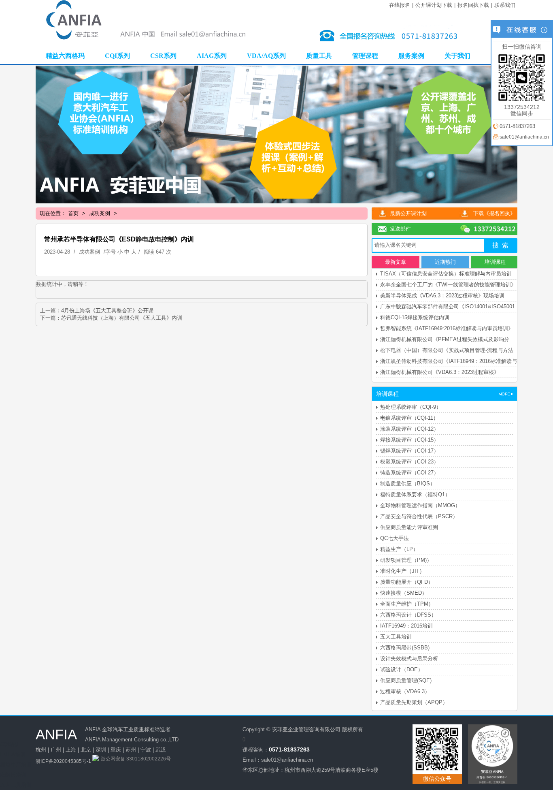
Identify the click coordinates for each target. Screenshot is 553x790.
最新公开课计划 (408, 213)
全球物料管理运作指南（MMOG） (420, 505)
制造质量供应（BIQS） (407, 483)
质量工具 (319, 55)
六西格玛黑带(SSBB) (405, 648)
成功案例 (99, 213)
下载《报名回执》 (494, 213)
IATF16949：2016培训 (406, 626)
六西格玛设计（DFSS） (408, 615)
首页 (73, 213)
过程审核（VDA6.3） (405, 691)
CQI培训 (10, 744)
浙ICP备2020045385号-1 (63, 761)
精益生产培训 (16, 765)
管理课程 (365, 55)
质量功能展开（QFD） (406, 582)
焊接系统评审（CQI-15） (409, 440)
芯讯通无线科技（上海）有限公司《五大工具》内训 (121, 318)
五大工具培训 (396, 637)
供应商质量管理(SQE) (406, 680)
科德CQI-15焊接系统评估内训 (414, 317)
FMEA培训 (13, 755)
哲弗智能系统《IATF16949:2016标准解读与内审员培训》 (446, 328)
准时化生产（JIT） (402, 571)
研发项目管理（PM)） (406, 560)
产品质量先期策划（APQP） (414, 702)
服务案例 (411, 55)
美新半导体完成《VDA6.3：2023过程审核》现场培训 (442, 296)
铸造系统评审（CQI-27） (409, 473)
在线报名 (399, 5)
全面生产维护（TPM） (407, 604)
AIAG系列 (212, 55)
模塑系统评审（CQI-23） (409, 462)
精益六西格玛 (65, 55)
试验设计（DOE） (401, 669)
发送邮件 (400, 229)
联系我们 (504, 5)
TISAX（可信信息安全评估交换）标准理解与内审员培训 (446, 274)
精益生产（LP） (399, 549)
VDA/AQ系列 (266, 55)
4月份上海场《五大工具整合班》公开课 (107, 310)
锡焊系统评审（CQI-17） (409, 451)
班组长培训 (13, 775)
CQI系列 (117, 55)
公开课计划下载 (433, 5)
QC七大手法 (394, 538)
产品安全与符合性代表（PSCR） (419, 516)
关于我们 (457, 55)
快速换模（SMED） (403, 593)
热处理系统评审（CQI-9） (410, 407)
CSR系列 (163, 55)
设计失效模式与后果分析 (409, 658)
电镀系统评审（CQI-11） (409, 418)
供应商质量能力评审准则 (409, 527)
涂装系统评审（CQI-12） (409, 429)
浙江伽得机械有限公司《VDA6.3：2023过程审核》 (439, 372)
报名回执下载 (473, 5)
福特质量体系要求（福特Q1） (415, 494)
